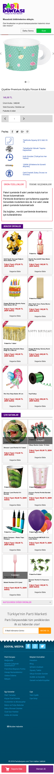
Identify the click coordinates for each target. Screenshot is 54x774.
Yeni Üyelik (34, 695)
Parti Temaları (10, 695)
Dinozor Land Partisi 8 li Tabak (15, 447)
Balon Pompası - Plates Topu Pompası (14, 538)
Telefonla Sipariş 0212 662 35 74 (35, 141)
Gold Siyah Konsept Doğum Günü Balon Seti (13, 259)
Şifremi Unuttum (36, 667)
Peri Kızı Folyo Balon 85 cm (13, 393)
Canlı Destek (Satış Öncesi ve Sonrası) (35, 173)
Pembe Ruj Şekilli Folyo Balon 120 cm (39, 259)
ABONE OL (44, 630)
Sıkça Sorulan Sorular (39, 674)
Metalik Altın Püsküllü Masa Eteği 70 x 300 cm (14, 349)
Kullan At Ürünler (11, 715)
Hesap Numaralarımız (13, 672)
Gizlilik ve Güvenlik (37, 677)
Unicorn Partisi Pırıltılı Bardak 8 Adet (39, 493)
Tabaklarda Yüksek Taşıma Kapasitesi (34, 149)
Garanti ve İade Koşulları (40, 680)
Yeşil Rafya (33, 393)
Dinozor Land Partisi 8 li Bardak (12, 493)
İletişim (7, 679)
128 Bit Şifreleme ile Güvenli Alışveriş (34, 165)
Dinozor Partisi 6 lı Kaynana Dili (39, 580)
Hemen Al (41, 769)
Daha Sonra (28, 31)
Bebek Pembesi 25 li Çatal (13, 582)
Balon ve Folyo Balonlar (14, 705)
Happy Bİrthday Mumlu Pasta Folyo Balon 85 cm (14, 304)
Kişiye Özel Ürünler (12, 698)
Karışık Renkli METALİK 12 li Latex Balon (39, 538)
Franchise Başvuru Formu (14, 669)
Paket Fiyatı (38, 265)
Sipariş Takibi (35, 670)
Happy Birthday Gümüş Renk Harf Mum (39, 349)
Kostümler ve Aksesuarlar (14, 702)
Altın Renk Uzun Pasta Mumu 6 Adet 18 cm (39, 304)
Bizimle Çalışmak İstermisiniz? (11, 665)
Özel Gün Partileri (11, 712)
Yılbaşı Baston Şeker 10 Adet (39, 445)
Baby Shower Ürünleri (13, 708)
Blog (32, 664)
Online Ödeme (10, 675)
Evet (44, 31)
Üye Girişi (33, 698)
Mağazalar (8, 660)
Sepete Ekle (16, 769)
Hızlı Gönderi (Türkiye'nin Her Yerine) (35, 157)
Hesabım (33, 660)
